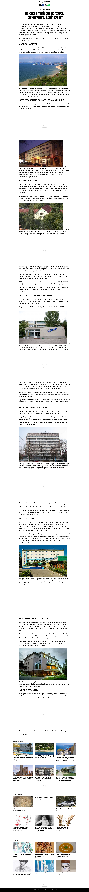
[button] (14, 1)
